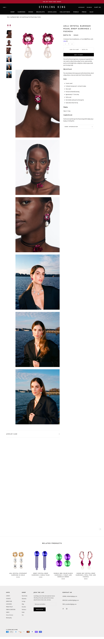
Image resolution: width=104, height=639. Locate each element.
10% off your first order (52, 1)
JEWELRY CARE (11, 434)
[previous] (4, 563)
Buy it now (78, 55)
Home (8, 17)
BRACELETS (40, 12)
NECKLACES (52, 12)
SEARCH (7, 612)
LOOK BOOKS (9, 604)
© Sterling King (12, 629)
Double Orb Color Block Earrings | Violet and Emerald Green (63, 575)
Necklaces (24, 609)
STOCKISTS (8, 598)
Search (89, 7)
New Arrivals (24, 596)
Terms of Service (9, 615)
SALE (91, 12)
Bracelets (24, 607)
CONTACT (8, 596)
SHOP (13, 12)
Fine (23, 615)
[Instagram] (66, 609)
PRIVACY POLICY (9, 607)
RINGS (31, 12)
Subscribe (39, 609)
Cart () (97, 7)
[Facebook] (63, 609)
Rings (23, 604)
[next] (99, 563)
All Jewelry (24, 598)
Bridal (23, 612)
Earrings (23, 601)
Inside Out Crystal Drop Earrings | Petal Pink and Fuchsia (86, 575)
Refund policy (9, 618)
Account (81, 7)
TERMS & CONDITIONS (10, 609)
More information (71, 126)
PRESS (84, 12)
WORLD (76, 12)
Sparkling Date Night (14, 17)
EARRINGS (21, 12)
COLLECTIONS (65, 12)
